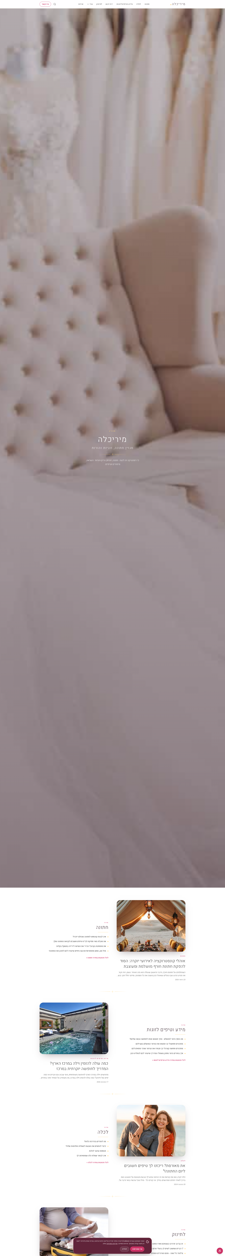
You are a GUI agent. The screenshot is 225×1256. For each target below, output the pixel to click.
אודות (80, 4)
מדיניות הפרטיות (112, 1243)
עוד (91, 4)
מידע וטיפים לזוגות (125, 4)
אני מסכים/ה (137, 1249)
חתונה (147, 4)
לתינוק (99, 4)
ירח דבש (109, 4)
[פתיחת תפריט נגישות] (220, 1251)
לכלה (138, 4)
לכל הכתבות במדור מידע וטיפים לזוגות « (168, 1060)
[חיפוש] (54, 4)
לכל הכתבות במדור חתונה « (97, 957)
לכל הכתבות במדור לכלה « (97, 1162)
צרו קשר (45, 4)
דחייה (124, 1249)
